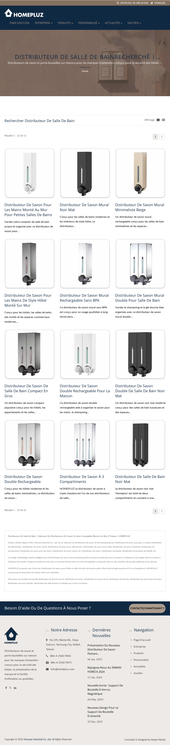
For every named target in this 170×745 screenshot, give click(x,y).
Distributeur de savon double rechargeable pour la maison (85, 390)
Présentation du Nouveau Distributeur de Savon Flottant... (103, 649)
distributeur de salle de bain (46, 583)
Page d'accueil (20, 23)
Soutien (133, 23)
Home (85, 71)
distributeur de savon (74, 579)
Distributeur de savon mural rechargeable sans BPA (84, 298)
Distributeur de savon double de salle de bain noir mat (140, 390)
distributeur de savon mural (96, 579)
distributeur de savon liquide (20, 583)
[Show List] (163, 120)
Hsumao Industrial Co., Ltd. (37, 739)
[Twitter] (10, 688)
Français (160, 3)
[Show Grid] (158, 120)
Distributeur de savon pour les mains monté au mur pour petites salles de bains (28, 209)
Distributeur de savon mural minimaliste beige (139, 207)
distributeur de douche (119, 579)
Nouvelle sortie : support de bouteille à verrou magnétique (105, 690)
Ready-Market (158, 740)
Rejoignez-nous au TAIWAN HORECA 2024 (104, 670)
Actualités (113, 23)
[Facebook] (6, 688)
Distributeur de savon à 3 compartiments (82, 479)
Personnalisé (88, 23)
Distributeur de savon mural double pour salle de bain (139, 298)
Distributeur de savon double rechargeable (23, 479)
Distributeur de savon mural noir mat (84, 207)
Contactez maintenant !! (147, 608)
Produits (64, 23)
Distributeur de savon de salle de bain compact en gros (26, 390)
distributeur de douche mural (51, 579)
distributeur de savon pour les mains (146, 579)
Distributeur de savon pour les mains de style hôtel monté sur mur (27, 300)
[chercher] (117, 3)
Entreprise (43, 23)
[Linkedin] (15, 688)
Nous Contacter (80, 583)
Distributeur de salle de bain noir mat (140, 479)
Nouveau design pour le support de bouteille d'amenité (102, 712)
